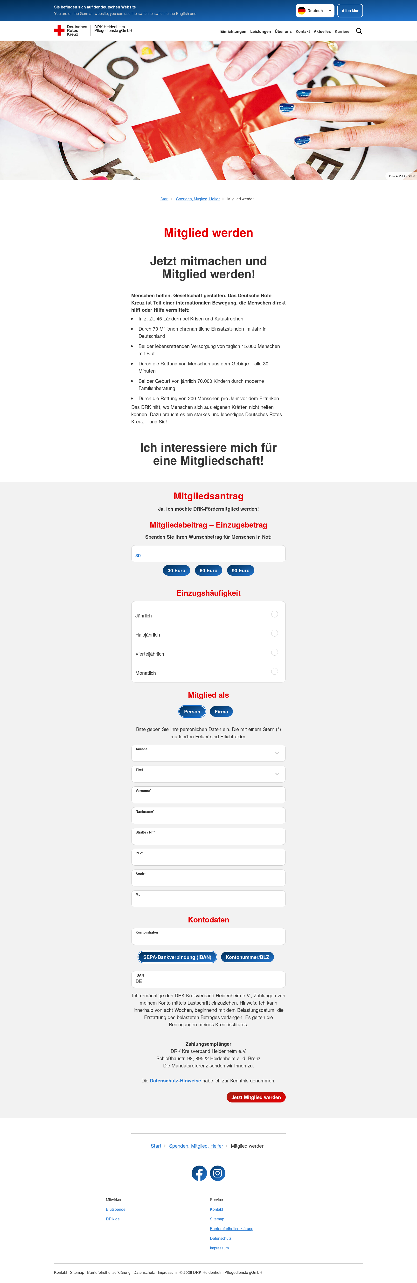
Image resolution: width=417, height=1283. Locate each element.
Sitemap (217, 1219)
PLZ (139, 852)
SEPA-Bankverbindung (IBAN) (177, 956)
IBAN (140, 975)
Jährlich (143, 615)
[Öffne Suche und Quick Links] (359, 31)
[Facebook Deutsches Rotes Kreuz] (199, 1173)
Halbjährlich (147, 634)
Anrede (141, 749)
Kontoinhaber (147, 932)
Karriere (342, 31)
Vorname (143, 790)
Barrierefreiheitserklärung (231, 1228)
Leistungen (260, 31)
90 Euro (241, 570)
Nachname (145, 811)
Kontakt (303, 31)
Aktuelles (322, 31)
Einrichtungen (233, 31)
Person (192, 711)
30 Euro (176, 570)
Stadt (141, 873)
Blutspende (115, 1209)
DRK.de (113, 1219)
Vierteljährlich (149, 653)
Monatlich (145, 672)
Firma (221, 711)
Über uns (283, 31)
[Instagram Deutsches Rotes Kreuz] (217, 1173)
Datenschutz (220, 1238)
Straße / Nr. (145, 832)
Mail (139, 894)
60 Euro (208, 570)
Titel (139, 769)
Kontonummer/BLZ (247, 956)
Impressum (219, 1248)
